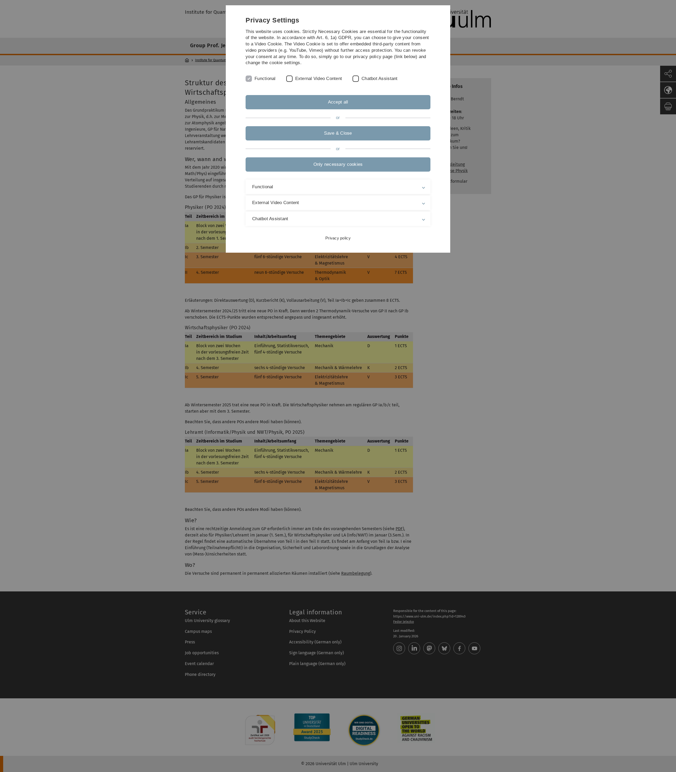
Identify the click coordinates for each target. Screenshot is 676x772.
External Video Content (318, 78)
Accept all (338, 102)
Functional (265, 78)
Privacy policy (338, 238)
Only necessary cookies (338, 164)
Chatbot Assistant (379, 78)
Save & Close (338, 133)
